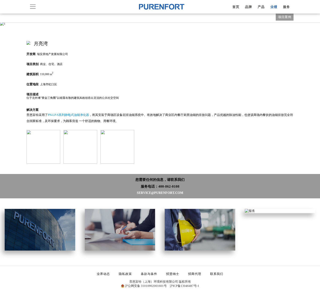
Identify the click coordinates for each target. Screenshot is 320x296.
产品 (261, 7)
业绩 (273, 7)
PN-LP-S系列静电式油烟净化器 (68, 115)
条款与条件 (149, 274)
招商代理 (194, 274)
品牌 (248, 7)
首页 (235, 7)
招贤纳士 (172, 274)
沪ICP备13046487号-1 (184, 286)
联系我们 (216, 274)
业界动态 (103, 274)
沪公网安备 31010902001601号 (146, 286)
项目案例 (284, 17)
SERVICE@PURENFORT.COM (160, 193)
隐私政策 (125, 274)
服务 (286, 7)
